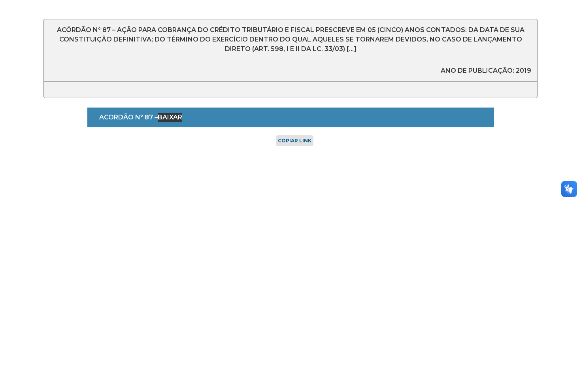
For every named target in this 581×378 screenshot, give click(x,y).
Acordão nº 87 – (128, 117)
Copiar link (294, 141)
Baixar (170, 117)
